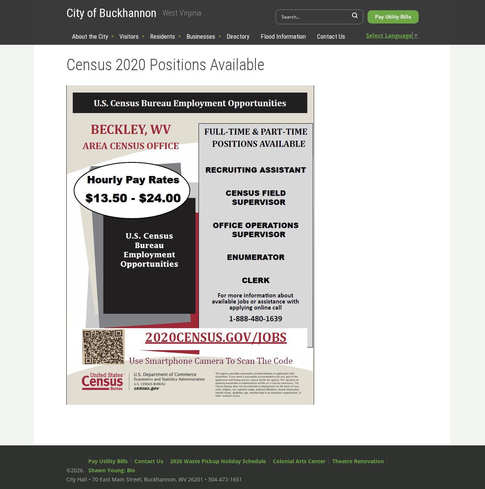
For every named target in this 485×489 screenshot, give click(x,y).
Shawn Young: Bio (111, 470)
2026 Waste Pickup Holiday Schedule (218, 461)
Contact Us (331, 36)
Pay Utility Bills (393, 17)
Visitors (129, 36)
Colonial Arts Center (299, 461)
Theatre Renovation (358, 461)
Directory (238, 36)
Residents (162, 36)
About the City (90, 36)
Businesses (200, 36)
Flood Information (283, 36)
